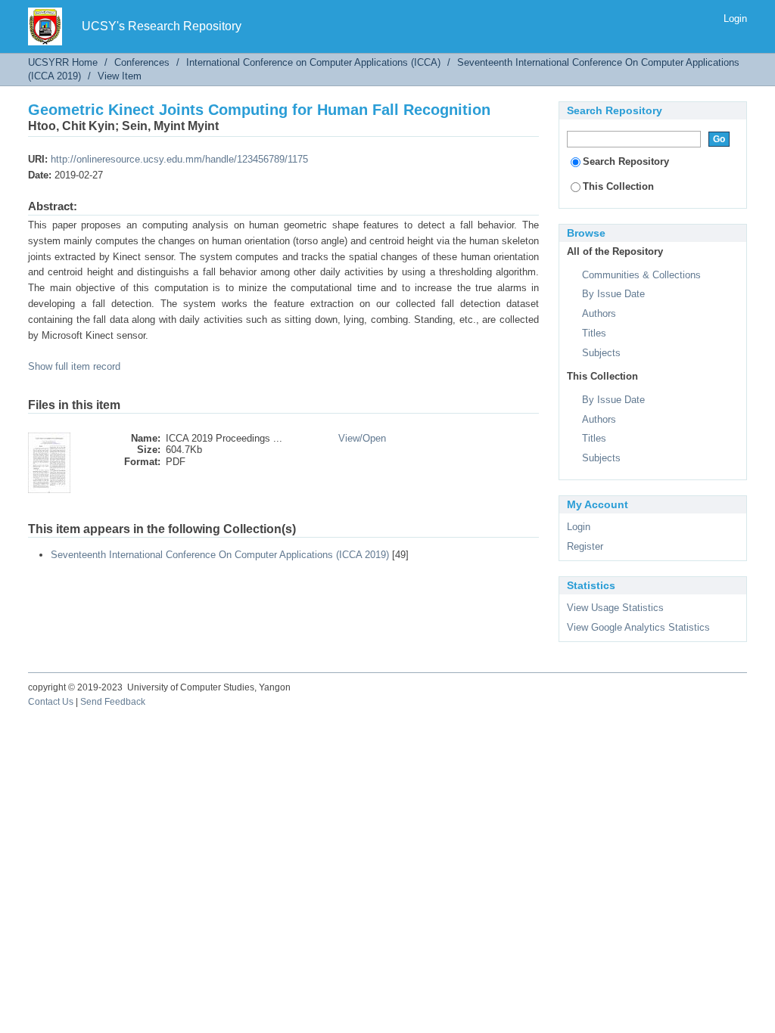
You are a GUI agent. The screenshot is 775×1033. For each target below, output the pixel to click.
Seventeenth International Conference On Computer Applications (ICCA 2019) (220, 554)
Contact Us (50, 701)
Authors (599, 313)
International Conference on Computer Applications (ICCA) (313, 62)
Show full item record (74, 366)
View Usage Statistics (615, 607)
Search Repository (626, 161)
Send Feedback (112, 701)
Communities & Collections (641, 275)
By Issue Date (613, 293)
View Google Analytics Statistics (638, 627)
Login (735, 18)
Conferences (142, 62)
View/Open (362, 438)
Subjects (601, 352)
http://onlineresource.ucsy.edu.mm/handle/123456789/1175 (179, 159)
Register (585, 546)
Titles (594, 333)
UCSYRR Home (63, 62)
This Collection (618, 186)
